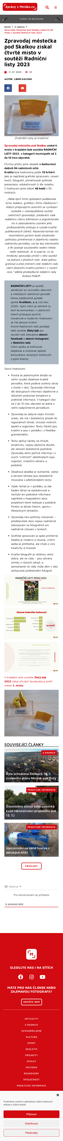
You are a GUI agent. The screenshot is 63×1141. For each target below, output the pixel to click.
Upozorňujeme (31, 1031)
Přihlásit (31, 866)
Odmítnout (31, 1123)
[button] (57, 1095)
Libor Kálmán (23, 79)
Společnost (31, 1079)
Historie (31, 1067)
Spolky (31, 1061)
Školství (31, 1049)
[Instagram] (32, 977)
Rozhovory (31, 1073)
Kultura (31, 1037)
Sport (31, 1043)
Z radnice (20, 27)
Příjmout (31, 1114)
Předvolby (31, 1132)
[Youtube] (42, 977)
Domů (7, 27)
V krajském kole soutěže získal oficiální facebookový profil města (28, 681)
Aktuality (31, 1018)
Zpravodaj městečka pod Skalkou (25, 145)
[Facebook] (21, 977)
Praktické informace (31, 1085)
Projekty (31, 1055)
